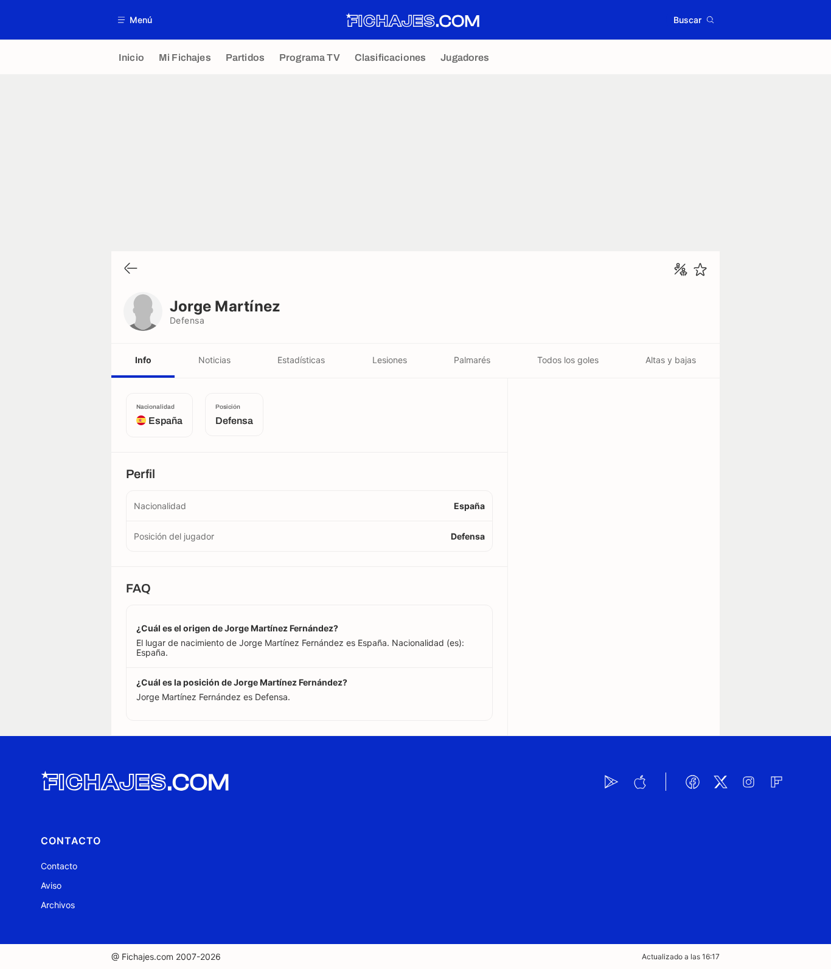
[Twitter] (720, 782)
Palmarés (472, 360)
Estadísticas (301, 360)
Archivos (58, 905)
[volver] (130, 269)
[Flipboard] (776, 782)
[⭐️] (700, 269)
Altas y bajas (670, 360)
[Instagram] (748, 782)
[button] (135, 20)
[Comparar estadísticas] (680, 269)
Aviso (51, 885)
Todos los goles (568, 360)
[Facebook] (692, 782)
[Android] (611, 782)
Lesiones (389, 360)
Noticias (214, 360)
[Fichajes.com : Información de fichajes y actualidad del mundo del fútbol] (413, 20)
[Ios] (639, 782)
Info (143, 360)
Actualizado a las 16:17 (681, 956)
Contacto (59, 866)
